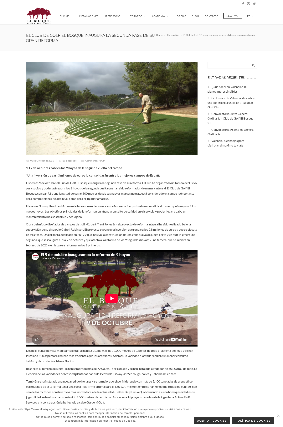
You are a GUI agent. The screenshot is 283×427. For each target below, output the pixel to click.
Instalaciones (88, 16)
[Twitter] (254, 4)
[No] (278, 416)
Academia (158, 16)
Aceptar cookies (212, 420)
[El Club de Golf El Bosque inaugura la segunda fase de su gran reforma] (112, 108)
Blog (195, 16)
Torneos (136, 16)
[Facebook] (243, 4)
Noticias (180, 16)
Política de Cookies (252, 420)
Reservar (232, 15)
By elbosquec (69, 160)
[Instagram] (248, 4)
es (248, 16)
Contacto (212, 16)
